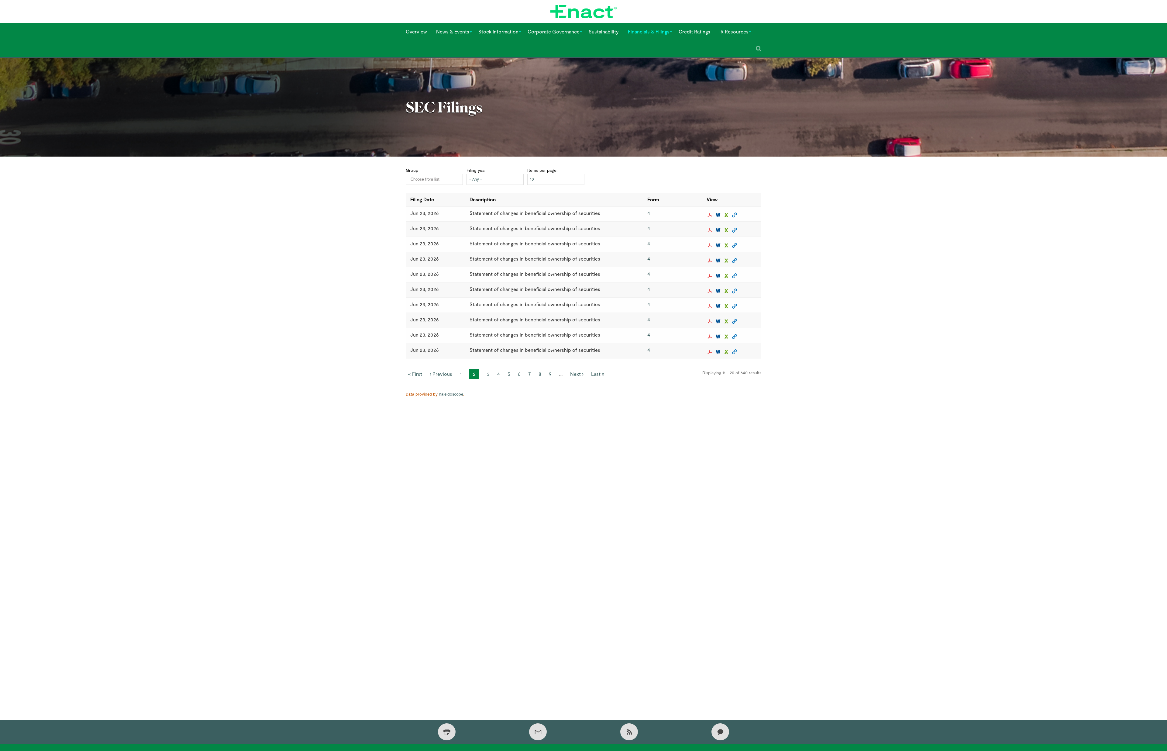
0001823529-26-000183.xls (727, 291)
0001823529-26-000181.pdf (711, 321)
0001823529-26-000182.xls (727, 306)
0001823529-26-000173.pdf (711, 275)
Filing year (476, 170)
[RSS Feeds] (629, 731)
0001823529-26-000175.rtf (719, 245)
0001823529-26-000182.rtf (719, 306)
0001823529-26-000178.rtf (719, 215)
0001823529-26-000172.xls (727, 230)
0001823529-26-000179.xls (727, 336)
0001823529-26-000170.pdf (711, 260)
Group (412, 170)
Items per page (541, 170)
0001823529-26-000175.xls (727, 245)
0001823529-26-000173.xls (727, 275)
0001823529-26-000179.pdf (711, 336)
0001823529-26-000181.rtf (719, 321)
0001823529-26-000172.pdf (711, 230)
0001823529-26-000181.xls (727, 321)
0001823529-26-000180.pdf (711, 351)
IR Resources (734, 31)
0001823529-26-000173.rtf (719, 275)
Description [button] (483, 199)
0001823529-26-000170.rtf (719, 260)
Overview (416, 31)
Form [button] (653, 199)
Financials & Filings (649, 31)
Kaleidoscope (451, 394)
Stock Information (498, 31)
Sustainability (604, 31)
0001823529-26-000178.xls (727, 215)
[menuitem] (416, 31)
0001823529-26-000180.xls (727, 351)
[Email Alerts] (538, 731)
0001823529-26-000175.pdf (711, 245)
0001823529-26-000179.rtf (719, 336)
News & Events (452, 31)
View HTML (735, 215)
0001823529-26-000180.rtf (719, 351)
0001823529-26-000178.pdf (711, 215)
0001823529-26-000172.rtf (719, 230)
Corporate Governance (554, 31)
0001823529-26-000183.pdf (711, 291)
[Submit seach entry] (758, 48)
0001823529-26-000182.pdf (711, 306)
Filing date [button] (422, 199)
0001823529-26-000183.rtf (719, 291)
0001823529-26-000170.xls (727, 260)
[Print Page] (447, 731)
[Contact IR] (720, 731)
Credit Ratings (694, 31)
